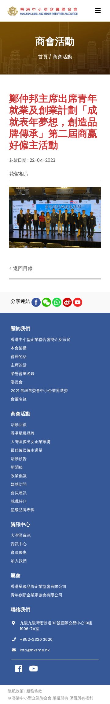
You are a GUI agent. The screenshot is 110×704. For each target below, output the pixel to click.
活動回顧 (19, 424)
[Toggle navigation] (98, 11)
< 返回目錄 (21, 268)
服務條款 (34, 691)
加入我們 (19, 561)
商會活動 (62, 56)
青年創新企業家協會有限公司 (36, 595)
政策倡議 (19, 475)
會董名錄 (19, 399)
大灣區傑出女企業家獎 (30, 441)
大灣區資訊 (21, 535)
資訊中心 (19, 544)
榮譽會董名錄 (23, 373)
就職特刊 (19, 501)
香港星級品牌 (23, 433)
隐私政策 (16, 691)
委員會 (17, 382)
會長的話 (19, 356)
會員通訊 (19, 493)
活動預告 (19, 458)
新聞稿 (17, 467)
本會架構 (19, 348)
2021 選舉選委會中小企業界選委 (39, 390)
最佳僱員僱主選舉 (26, 450)
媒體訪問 (19, 484)
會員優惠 (19, 552)
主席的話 (19, 365)
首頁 (43, 56)
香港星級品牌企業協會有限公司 (38, 586)
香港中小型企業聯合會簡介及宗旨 (40, 339)
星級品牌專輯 (23, 510)
